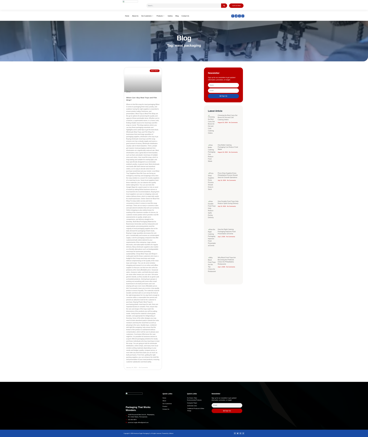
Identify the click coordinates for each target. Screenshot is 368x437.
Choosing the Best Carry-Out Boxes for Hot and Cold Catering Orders (227, 117)
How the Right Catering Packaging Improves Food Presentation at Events (227, 231)
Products (160, 16)
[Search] (224, 5)
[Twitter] (236, 16)
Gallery (170, 16)
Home (127, 16)
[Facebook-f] (242, 16)
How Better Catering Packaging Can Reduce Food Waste (228, 147)
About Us (135, 16)
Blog (177, 16)
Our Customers (146, 16)
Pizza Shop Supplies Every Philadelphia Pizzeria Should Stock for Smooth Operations (228, 175)
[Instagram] (239, 16)
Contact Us (185, 16)
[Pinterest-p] (232, 16)
